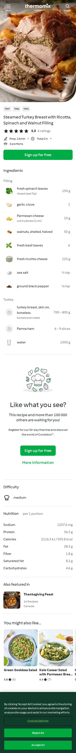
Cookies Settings (38, 720)
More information (38, 462)
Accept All (37, 745)
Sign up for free (37, 154)
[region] (38, 722)
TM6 (16, 108)
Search (67, 10)
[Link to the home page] (38, 7)
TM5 (26, 108)
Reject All (38, 732)
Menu (8, 10)
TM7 (7, 108)
